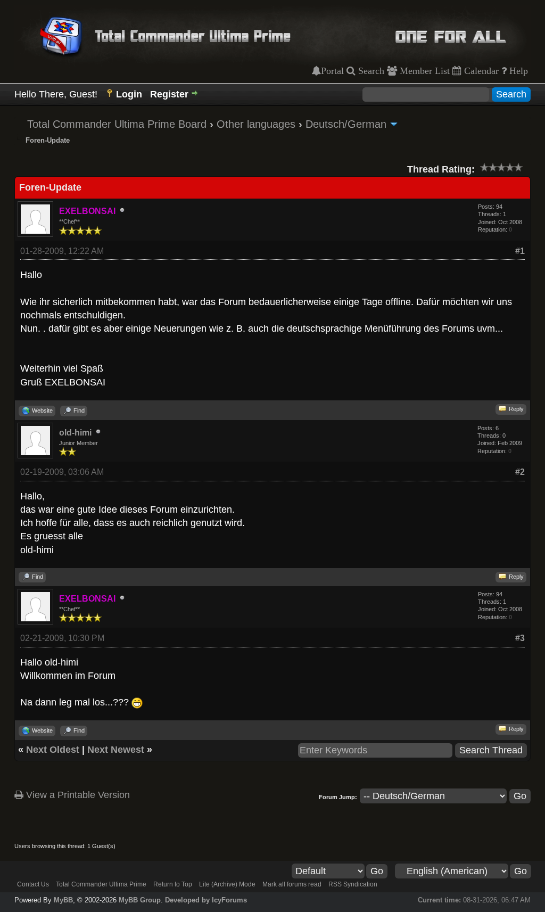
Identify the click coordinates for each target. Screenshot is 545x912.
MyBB (63, 900)
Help (517, 71)
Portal (332, 71)
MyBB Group (140, 900)
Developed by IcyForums (206, 900)
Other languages (256, 124)
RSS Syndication (352, 884)
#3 (520, 638)
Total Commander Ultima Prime (101, 884)
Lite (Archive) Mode (227, 884)
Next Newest (115, 749)
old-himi (75, 432)
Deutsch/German (345, 124)
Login (129, 94)
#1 (520, 251)
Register (169, 94)
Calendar (480, 71)
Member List (423, 71)
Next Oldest (52, 749)
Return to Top (172, 884)
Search (370, 71)
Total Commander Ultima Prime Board (117, 124)
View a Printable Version (76, 795)
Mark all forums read (291, 884)
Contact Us (33, 884)
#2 (520, 471)
